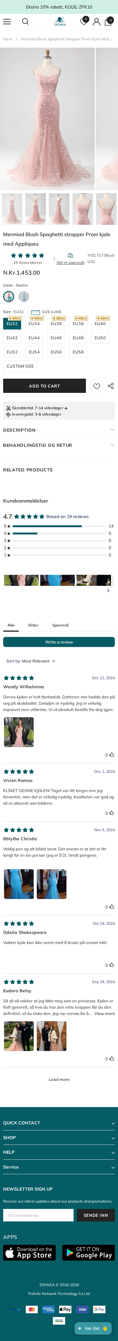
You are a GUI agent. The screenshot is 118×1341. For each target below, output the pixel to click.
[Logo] (60, 21)
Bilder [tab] (33, 625)
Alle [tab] (11, 625)
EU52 (12, 351)
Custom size (20, 366)
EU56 (56, 351)
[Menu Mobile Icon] (7, 22)
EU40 (100, 323)
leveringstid (22, 414)
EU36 (56, 323)
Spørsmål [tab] (60, 625)
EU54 (34, 351)
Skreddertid (22, 407)
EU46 (56, 337)
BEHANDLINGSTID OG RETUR (37, 445)
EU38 (78, 323)
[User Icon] (96, 22)
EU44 (34, 337)
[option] (47, 119)
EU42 (12, 337)
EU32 (12, 323)
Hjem (8, 39)
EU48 (78, 337)
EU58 (78, 351)
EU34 (34, 323)
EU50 (100, 337)
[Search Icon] (31, 21)
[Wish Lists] (97, 386)
